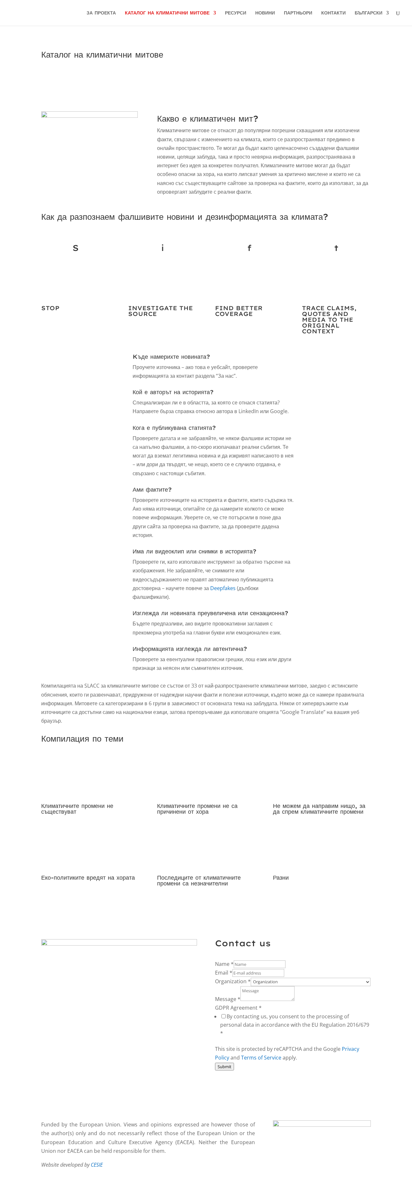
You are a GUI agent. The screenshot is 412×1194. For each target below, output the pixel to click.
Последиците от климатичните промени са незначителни (199, 880)
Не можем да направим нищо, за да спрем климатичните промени (319, 808)
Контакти (333, 13)
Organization (233, 981)
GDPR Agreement (238, 1007)
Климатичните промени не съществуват (77, 808)
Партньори (298, 13)
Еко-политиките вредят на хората (88, 877)
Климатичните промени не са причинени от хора (197, 808)
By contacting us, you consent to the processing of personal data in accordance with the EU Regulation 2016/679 (294, 1025)
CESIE (97, 1164)
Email (223, 972)
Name (224, 963)
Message (227, 999)
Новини (265, 13)
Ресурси (235, 13)
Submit (224, 1066)
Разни (281, 877)
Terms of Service (261, 1057)
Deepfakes (223, 588)
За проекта (101, 13)
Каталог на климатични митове (167, 13)
